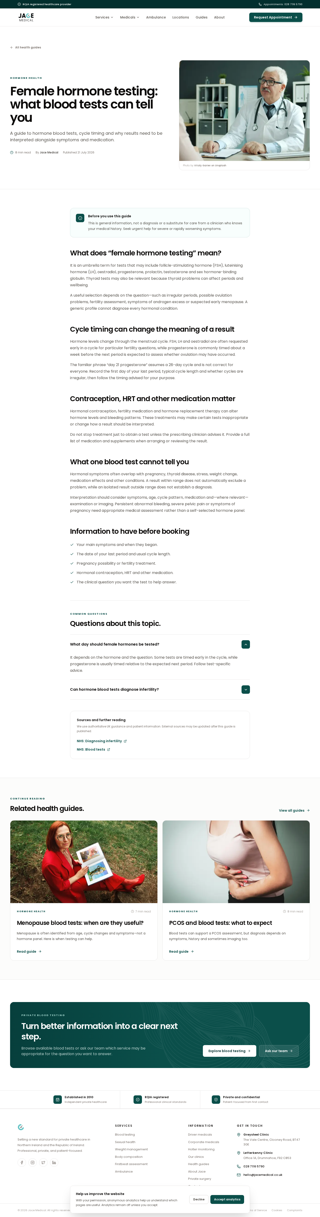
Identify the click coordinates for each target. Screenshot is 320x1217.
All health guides (28, 47)
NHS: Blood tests (91, 749)
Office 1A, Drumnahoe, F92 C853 (267, 1155)
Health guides (198, 1164)
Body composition (129, 1157)
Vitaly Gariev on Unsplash (210, 165)
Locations (180, 17)
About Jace (197, 1171)
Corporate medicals (203, 1142)
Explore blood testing (227, 1051)
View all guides (292, 810)
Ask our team (276, 1051)
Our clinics (196, 1157)
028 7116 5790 (253, 1166)
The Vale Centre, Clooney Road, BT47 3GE (271, 1139)
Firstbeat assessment (131, 1164)
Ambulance (156, 17)
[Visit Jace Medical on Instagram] (32, 1162)
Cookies (277, 1210)
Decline (199, 1199)
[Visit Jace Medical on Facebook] (22, 1162)
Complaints (294, 1210)
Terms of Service (256, 1210)
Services (102, 17)
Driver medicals (200, 1134)
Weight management (131, 1149)
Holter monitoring (201, 1149)
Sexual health (125, 1142)
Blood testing (125, 1134)
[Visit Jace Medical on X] (43, 1162)
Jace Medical (49, 152)
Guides (202, 17)
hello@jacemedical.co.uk (262, 1175)
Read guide (26, 951)
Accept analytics (227, 1199)
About (219, 17)
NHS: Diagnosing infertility (99, 741)
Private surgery (199, 1179)
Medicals (127, 17)
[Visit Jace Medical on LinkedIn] (54, 1162)
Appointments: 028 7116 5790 (283, 4)
